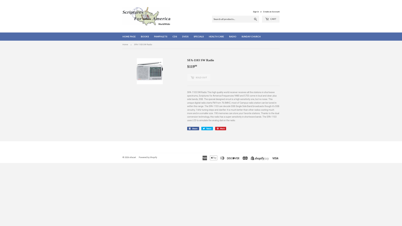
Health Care (216, 36)
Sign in (256, 12)
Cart (273, 19)
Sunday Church (251, 36)
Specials (199, 36)
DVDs (185, 36)
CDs (174, 36)
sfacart (133, 157)
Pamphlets (160, 36)
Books (145, 36)
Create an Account (271, 12)
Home (125, 44)
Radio (232, 36)
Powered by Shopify (148, 157)
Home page (129, 36)
